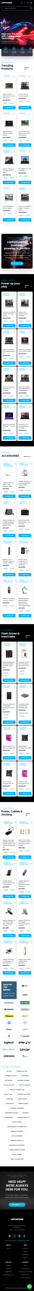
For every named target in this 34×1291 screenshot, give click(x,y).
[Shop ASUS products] (25, 995)
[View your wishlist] (24, 3)
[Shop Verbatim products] (25, 1036)
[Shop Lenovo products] (9, 1003)
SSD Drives (25, 1076)
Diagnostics (8, 1271)
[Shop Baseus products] (9, 1016)
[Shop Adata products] (25, 1056)
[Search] (31, 8)
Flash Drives (10, 1103)
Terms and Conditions (25, 1271)
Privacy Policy (25, 1268)
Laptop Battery (9, 1085)
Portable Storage (23, 1080)
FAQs (25, 1265)
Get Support (15, 1205)
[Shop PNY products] (25, 1043)
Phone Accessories (17, 1131)
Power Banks (8, 1117)
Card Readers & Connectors (17, 1126)
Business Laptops (11, 1076)
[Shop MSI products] (9, 1029)
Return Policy (25, 1275)
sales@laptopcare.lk (23, 1240)
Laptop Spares (17, 1122)
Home (8, 1248)
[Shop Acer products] (25, 1016)
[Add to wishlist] (14, 76)
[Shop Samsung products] (9, 1056)
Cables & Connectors (17, 1089)
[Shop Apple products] (25, 985)
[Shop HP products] (9, 1023)
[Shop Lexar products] (25, 1049)
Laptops (9, 1071)
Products (25, 1248)
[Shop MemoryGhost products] (9, 1049)
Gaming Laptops (22, 1071)
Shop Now (15, 263)
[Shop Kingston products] (9, 1009)
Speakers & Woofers (17, 1108)
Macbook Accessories (17, 1145)
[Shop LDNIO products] (25, 1029)
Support (25, 1257)
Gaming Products (24, 1117)
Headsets (26, 1113)
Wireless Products (17, 1140)
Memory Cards (23, 1103)
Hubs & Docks (22, 1099)
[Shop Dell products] (25, 1023)
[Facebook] (9, 1236)
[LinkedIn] (19, 1236)
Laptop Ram (8, 1080)
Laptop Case (8, 1094)
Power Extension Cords (17, 1150)
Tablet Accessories (17, 1159)
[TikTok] (24, 1236)
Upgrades (8, 1268)
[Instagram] (14, 1236)
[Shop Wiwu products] (25, 1009)
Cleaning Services (8, 1275)
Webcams (10, 1099)
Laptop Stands (17, 1154)
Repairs (8, 1265)
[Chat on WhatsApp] (29, 1286)
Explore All (26, 68)
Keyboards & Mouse (11, 1113)
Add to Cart (10, 107)
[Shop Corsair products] (9, 1036)
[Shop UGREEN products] (25, 1003)
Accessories (25, 1254)
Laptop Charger (24, 1085)
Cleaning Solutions (23, 1094)
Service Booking (25, 1278)
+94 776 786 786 (19, 1230)
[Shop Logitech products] (9, 1043)
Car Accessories (17, 1136)
